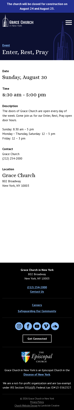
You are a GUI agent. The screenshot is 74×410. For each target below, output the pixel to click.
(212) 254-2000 (37, 287)
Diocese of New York (37, 374)
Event (6, 45)
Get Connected (37, 338)
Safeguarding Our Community (37, 311)
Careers (37, 305)
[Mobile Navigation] (68, 22)
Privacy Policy (37, 402)
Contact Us (37, 291)
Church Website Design (26, 405)
